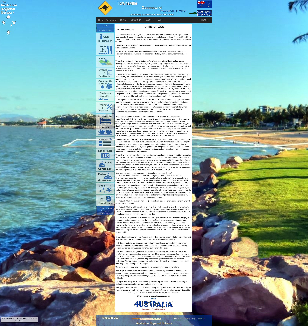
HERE (153, 298)
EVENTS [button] (149, 20)
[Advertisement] (202, 60)
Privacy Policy (190, 319)
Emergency (111, 19)
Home (101, 19)
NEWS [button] (204, 20)
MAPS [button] (160, 20)
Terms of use (177, 319)
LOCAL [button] (123, 20)
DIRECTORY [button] (136, 20)
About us (201, 319)
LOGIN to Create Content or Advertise (105, 210)
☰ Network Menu (105, 30)
